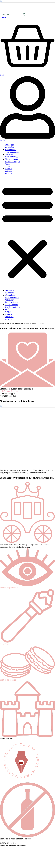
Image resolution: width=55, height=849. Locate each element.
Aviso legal (4, 644)
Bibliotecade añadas (9, 146)
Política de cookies (8, 680)
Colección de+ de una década (12, 150)
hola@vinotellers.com (9, 391)
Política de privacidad (9, 587)
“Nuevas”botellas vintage (11, 155)
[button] (27, 232)
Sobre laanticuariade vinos (9, 171)
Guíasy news (8, 165)
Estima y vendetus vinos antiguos (12, 160)
